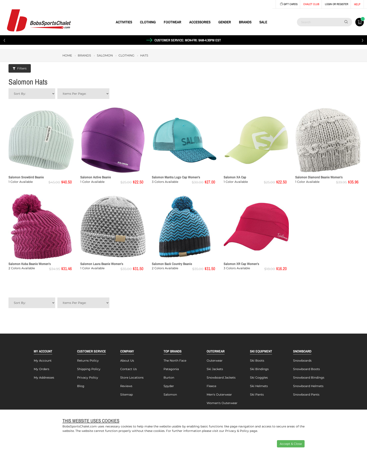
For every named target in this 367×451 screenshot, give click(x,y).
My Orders (41, 369)
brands (84, 55)
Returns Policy (88, 360)
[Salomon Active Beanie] (113, 140)
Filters (22, 68)
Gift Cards (290, 4)
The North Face (175, 360)
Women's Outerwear (222, 403)
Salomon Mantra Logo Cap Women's (176, 177)
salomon (105, 55)
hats (144, 55)
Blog (80, 386)
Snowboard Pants (306, 394)
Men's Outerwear (219, 394)
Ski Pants (257, 394)
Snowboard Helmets (308, 386)
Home (67, 55)
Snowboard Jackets (221, 377)
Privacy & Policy (237, 431)
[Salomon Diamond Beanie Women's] (328, 140)
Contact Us (128, 369)
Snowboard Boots (306, 369)
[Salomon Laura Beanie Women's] (113, 226)
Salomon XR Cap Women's (241, 263)
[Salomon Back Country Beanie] (184, 226)
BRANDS (245, 22)
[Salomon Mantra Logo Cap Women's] (184, 140)
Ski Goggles (259, 377)
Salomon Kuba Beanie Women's (29, 263)
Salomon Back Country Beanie (172, 263)
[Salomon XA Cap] (256, 140)
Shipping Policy (88, 369)
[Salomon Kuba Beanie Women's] (41, 226)
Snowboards (302, 360)
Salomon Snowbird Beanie (26, 177)
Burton (169, 377)
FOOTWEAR (172, 22)
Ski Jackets (215, 369)
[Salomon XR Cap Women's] (256, 226)
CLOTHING (148, 22)
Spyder (169, 386)
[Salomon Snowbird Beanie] (41, 140)
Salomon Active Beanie (95, 177)
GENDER (224, 22)
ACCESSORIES (199, 22)
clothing (126, 55)
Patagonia (171, 369)
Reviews (126, 386)
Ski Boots (257, 360)
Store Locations (132, 377)
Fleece (211, 386)
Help (357, 4)
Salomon (170, 394)
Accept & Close (291, 444)
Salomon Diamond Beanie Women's (319, 177)
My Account (43, 360)
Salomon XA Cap (235, 177)
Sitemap (126, 394)
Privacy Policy (87, 377)
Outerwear (215, 360)
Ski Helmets (259, 386)
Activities (124, 22)
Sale (263, 22)
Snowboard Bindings (308, 377)
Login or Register (336, 4)
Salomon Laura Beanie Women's (101, 263)
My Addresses (44, 377)
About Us (127, 360)
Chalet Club (311, 4)
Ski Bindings (259, 369)
